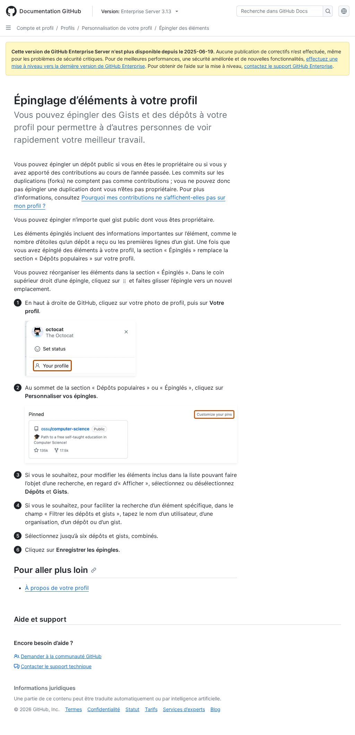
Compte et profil (35, 28)
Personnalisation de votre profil (117, 28)
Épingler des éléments (184, 28)
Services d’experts (184, 709)
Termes (73, 709)
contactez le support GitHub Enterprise (288, 66)
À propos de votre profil (57, 587)
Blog (215, 709)
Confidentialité (103, 709)
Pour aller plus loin (51, 570)
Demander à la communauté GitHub (61, 656)
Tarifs (151, 709)
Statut (132, 709)
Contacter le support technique (56, 666)
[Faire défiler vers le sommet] (340, 720)
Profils (68, 28)
